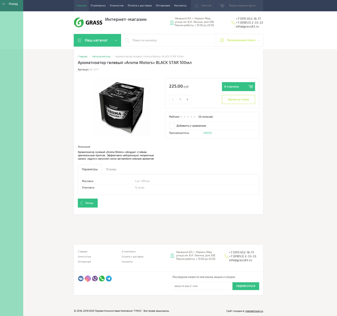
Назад (89, 203)
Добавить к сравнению (191, 125)
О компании (98, 5)
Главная (81, 5)
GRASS (207, 133)
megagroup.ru (254, 311)
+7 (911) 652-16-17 (248, 19)
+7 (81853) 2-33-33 (249, 23)
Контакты (180, 5)
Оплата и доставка (140, 5)
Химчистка (117, 5)
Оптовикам (163, 5)
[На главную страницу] (88, 23)
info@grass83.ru (247, 26)
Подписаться (245, 286)
